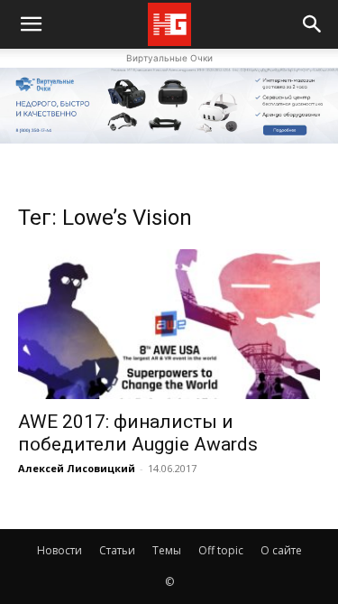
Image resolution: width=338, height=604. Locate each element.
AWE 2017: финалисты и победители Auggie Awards (138, 433)
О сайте (281, 550)
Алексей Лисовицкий (76, 468)
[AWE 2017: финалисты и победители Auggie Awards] (169, 323)
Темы (166, 550)
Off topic (220, 550)
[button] (313, 24)
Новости (59, 550)
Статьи (117, 550)
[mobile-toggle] (30, 24)
